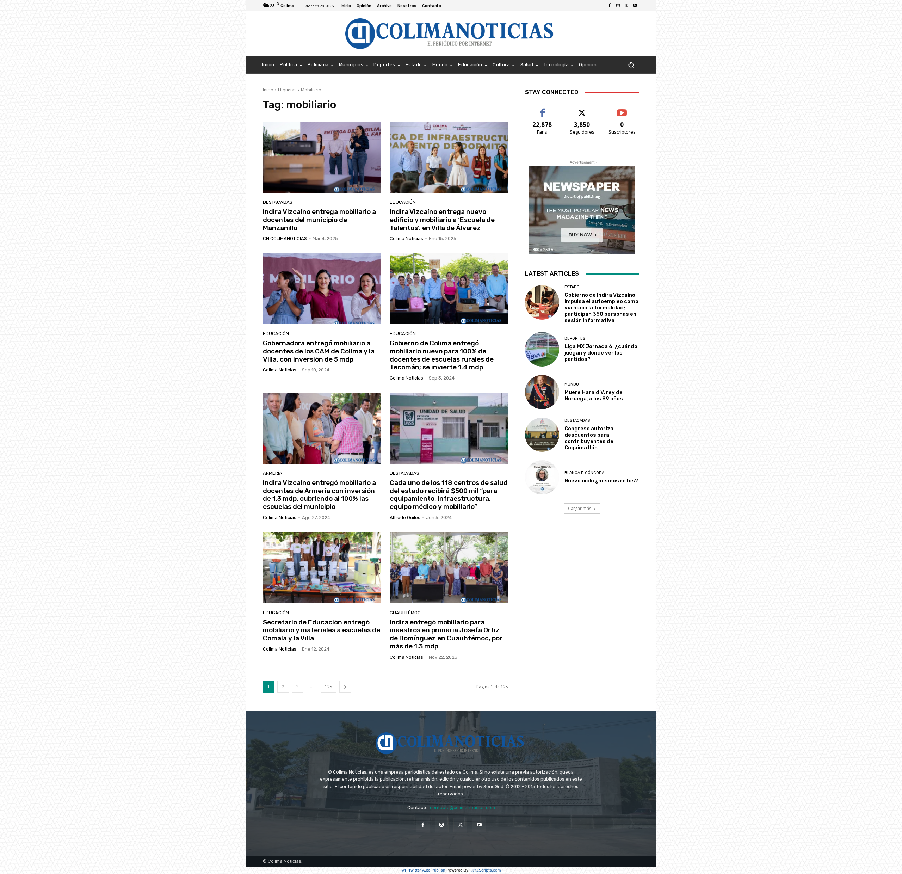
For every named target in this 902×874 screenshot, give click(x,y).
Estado (572, 287)
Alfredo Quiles (405, 517)
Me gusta (542, 109)
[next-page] (345, 687)
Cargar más (579, 508)
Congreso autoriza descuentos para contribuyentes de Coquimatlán (588, 438)
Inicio (268, 90)
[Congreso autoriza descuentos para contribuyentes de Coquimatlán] (542, 435)
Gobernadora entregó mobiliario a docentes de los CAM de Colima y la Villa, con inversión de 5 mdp (319, 351)
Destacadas (277, 202)
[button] (631, 65)
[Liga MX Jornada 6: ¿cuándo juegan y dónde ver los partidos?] (542, 349)
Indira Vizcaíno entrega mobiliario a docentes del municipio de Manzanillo (319, 220)
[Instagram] (618, 5)
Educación (403, 202)
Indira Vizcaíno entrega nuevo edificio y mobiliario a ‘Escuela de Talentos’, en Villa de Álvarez (442, 220)
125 (328, 687)
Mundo (571, 384)
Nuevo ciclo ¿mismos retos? (601, 481)
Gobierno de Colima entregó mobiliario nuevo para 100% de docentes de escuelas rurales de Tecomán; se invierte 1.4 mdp (442, 355)
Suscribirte (622, 109)
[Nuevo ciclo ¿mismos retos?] (542, 477)
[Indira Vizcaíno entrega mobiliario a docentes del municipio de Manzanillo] (322, 157)
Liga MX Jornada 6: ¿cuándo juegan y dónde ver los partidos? (600, 352)
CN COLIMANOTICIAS (285, 238)
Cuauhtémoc (405, 612)
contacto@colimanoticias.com (462, 807)
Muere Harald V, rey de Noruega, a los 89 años (593, 395)
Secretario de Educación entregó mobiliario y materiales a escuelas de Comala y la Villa (321, 630)
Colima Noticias (406, 238)
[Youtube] (635, 5)
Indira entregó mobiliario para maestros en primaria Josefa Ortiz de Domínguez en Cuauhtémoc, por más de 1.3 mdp (446, 634)
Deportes (574, 338)
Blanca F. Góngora (584, 473)
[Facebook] (609, 5)
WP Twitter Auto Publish (423, 870)
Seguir (582, 109)
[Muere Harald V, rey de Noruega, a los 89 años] (542, 392)
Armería (272, 473)
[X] (626, 5)
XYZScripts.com (486, 870)
